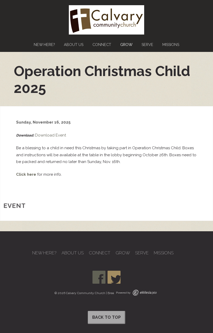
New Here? (44, 44)
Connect (101, 44)
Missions (170, 44)
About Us (73, 44)
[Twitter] (114, 277)
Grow (126, 44)
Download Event (50, 135)
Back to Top (106, 317)
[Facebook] (98, 277)
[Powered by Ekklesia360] (145, 293)
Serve (147, 44)
